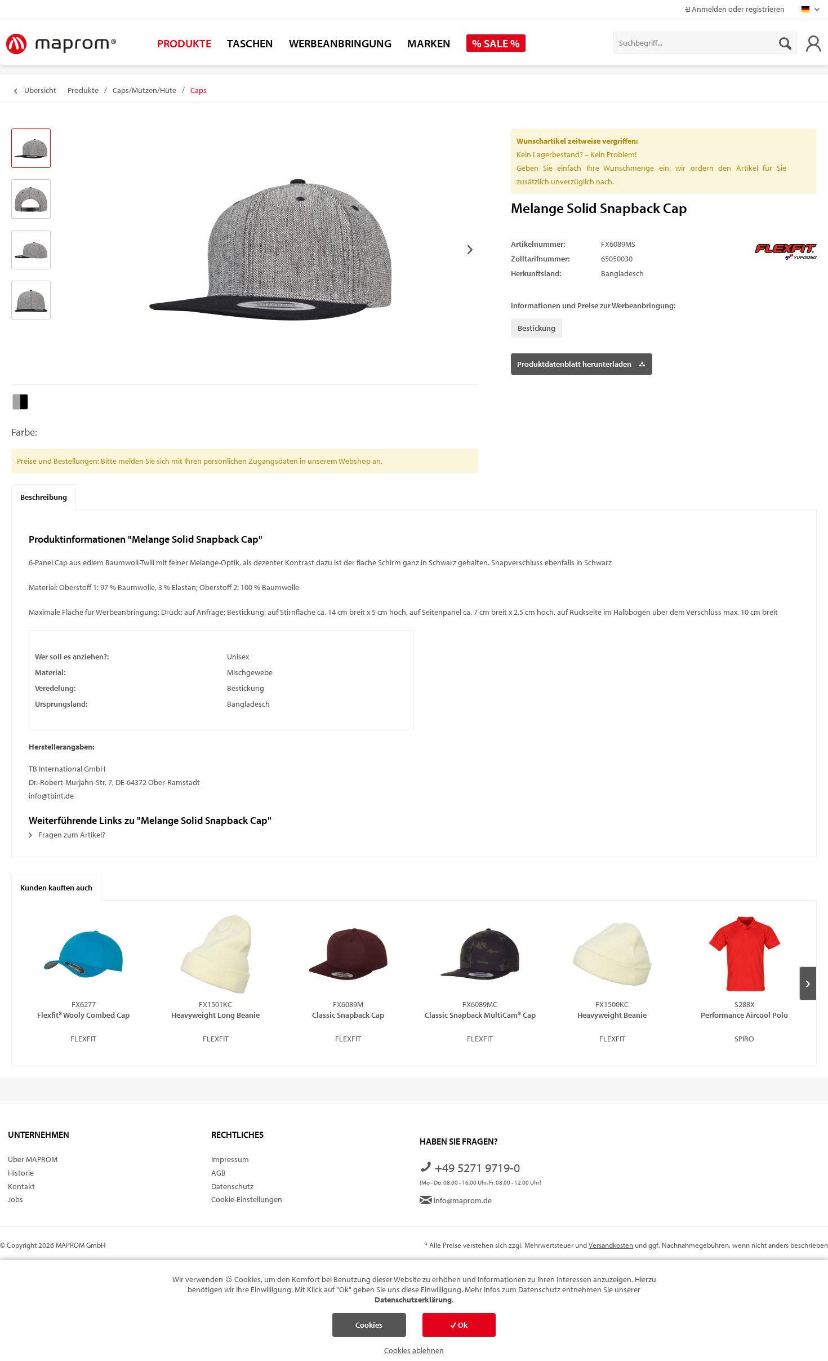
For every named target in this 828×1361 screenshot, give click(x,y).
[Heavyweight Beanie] (612, 954)
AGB (218, 1173)
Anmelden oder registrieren (737, 9)
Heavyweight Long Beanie (215, 1015)
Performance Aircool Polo (744, 1015)
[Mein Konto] (813, 43)
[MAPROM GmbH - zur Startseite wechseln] (61, 44)
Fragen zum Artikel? (71, 835)
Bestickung (536, 328)
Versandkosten (611, 1244)
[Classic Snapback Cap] (348, 954)
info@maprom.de (462, 1200)
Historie (21, 1173)
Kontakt (21, 1186)
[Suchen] (785, 43)
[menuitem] (705, 43)
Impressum (230, 1159)
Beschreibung (43, 497)
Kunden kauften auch (56, 888)
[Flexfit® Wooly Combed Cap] (83, 954)
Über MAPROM (32, 1159)
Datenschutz (232, 1186)
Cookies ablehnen (414, 1350)
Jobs (15, 1199)
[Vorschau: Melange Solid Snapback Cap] (31, 199)
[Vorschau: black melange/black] (31, 148)
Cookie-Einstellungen (246, 1199)
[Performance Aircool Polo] (744, 954)
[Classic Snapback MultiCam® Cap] (480, 954)
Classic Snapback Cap (348, 1015)
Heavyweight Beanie (612, 1015)
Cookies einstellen (369, 1328)
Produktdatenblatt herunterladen (574, 364)
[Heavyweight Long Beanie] (216, 954)
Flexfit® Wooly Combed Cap (83, 1015)
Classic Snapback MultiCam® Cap (480, 1015)
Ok (462, 1325)
